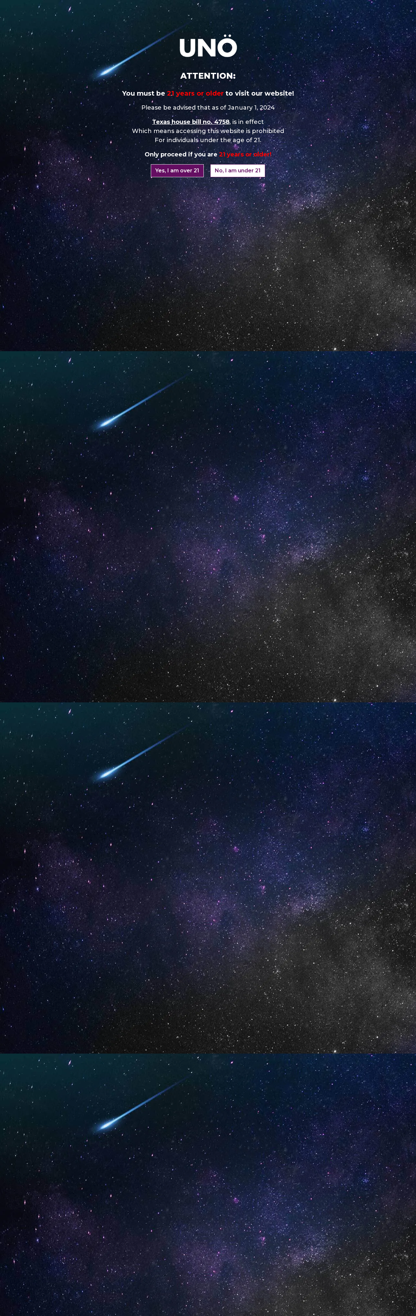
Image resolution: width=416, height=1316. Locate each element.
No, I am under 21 (238, 170)
